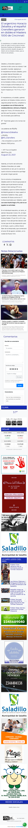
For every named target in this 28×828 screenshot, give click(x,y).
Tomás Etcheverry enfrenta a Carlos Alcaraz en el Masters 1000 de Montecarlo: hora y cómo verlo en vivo (13, 297)
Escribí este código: (10, 365)
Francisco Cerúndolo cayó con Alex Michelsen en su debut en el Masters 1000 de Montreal (13, 271)
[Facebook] (22, 1)
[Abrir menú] (3, 15)
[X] (19, 1)
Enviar (20, 385)
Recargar (19, 377)
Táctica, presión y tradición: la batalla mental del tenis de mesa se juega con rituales (14, 323)
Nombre (6, 345)
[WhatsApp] (16, 1)
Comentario (7, 352)
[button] (14, 1)
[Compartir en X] (7, 245)
